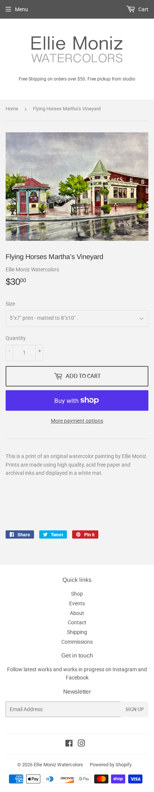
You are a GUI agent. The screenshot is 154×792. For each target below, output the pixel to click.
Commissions (77, 642)
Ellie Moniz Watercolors (58, 764)
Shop (77, 594)
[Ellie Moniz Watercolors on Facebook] (69, 744)
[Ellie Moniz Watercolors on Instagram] (81, 744)
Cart (142, 9)
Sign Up (135, 709)
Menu (21, 9)
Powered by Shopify (111, 764)
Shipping (77, 632)
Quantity (16, 338)
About (77, 613)
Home (12, 108)
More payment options (77, 421)
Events (77, 603)
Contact (77, 622)
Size (10, 304)
